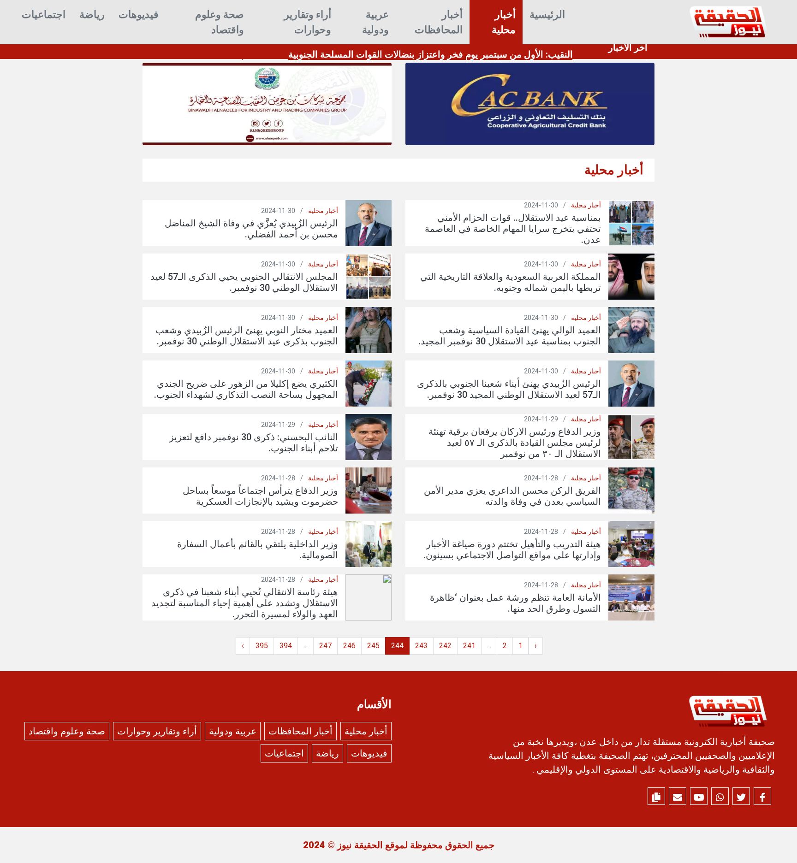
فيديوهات (139, 14)
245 (373, 645)
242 (445, 645)
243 (421, 645)
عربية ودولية (375, 22)
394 (286, 645)
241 (469, 645)
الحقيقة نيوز (360, 845)
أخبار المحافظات (439, 22)
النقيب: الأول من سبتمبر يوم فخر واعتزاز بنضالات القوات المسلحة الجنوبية (430, 54)
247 (325, 645)
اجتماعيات (43, 14)
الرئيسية (547, 14)
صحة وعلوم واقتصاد (219, 22)
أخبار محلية (504, 22)
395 (262, 645)
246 (349, 645)
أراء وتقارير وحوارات (307, 22)
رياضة (92, 14)
